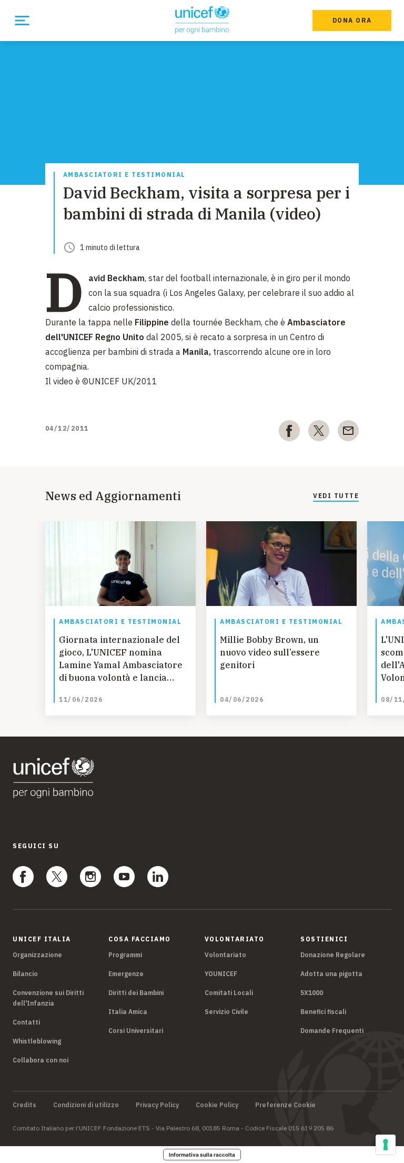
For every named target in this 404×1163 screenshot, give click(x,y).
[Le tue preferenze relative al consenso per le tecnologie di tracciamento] (386, 1145)
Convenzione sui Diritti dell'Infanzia (48, 998)
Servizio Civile (226, 1012)
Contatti (26, 1022)
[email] (348, 432)
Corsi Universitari (135, 1031)
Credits (24, 1105)
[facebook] (289, 432)
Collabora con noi (40, 1060)
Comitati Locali (229, 993)
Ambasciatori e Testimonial (124, 175)
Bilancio (25, 974)
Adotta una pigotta (331, 974)
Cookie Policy (217, 1105)
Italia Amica (127, 1012)
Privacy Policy (157, 1105)
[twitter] (318, 432)
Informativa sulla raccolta (202, 1154)
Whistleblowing (37, 1041)
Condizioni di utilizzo (86, 1105)
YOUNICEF (221, 974)
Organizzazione (37, 955)
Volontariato (225, 955)
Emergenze (126, 974)
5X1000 (311, 993)
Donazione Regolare (332, 955)
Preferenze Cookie (285, 1105)
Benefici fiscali (323, 1012)
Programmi (125, 955)
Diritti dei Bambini (136, 993)
